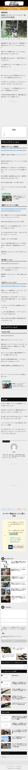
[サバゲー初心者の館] (14, 5)
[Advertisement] (14, 113)
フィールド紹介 (4, 12)
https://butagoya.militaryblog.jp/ (10, 263)
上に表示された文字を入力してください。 (12, 636)
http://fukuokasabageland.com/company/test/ (13, 150)
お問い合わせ (19, 766)
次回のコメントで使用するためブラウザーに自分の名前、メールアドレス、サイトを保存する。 (13, 629)
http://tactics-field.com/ (7, 335)
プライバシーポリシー (10, 766)
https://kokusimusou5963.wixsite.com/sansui (13, 286)
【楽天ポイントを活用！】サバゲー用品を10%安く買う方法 (15, 539)
